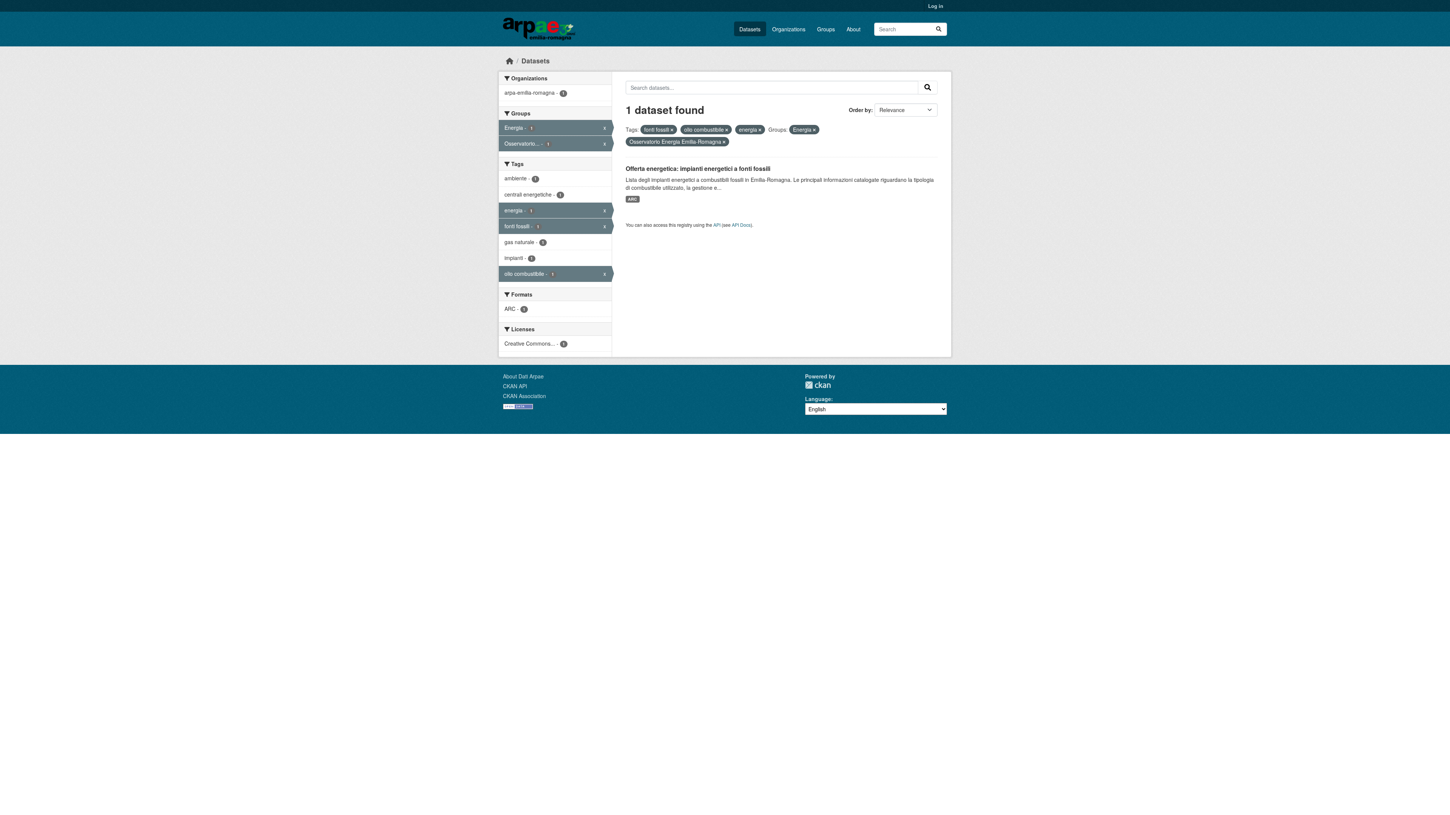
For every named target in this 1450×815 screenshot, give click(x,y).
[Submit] (938, 29)
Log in (935, 5)
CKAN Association (524, 396)
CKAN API (515, 386)
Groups (826, 29)
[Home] (510, 60)
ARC (632, 199)
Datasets (749, 29)
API (716, 224)
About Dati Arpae (523, 376)
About (854, 29)
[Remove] (672, 130)
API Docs (741, 224)
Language (818, 399)
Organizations (788, 29)
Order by (860, 110)
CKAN (818, 385)
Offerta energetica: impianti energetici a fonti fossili (698, 168)
